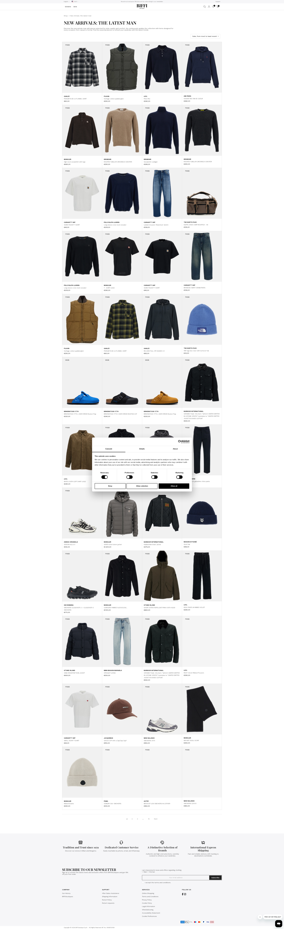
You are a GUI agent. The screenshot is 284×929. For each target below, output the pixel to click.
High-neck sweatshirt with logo (74, 162)
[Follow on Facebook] (182, 894)
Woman (152, 872)
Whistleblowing (147, 910)
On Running (68, 605)
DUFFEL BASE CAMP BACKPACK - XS (196, 225)
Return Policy (107, 900)
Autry (146, 801)
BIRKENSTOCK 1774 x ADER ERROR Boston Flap (80, 414)
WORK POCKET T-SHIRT (72, 225)
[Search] (204, 6)
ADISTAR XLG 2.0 (69, 544)
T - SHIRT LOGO (109, 288)
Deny (110, 486)
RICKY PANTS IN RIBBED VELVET (194, 607)
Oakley (67, 96)
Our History (66, 893)
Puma (106, 801)
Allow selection (142, 486)
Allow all (174, 486)
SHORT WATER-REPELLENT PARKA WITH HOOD (159, 607)
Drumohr (107, 159)
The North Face (190, 222)
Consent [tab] (108, 449)
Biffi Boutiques (67, 896)
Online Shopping (148, 893)
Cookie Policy (147, 903)
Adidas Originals (71, 542)
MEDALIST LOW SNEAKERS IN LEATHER (157, 803)
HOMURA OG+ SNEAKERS (112, 803)
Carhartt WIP (69, 222)
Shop (66, 16)
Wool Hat (187, 544)
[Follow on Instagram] (185, 894)
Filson (106, 96)
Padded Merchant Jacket (152, 544)
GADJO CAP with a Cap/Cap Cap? (115, 740)
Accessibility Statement (151, 913)
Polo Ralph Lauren (111, 222)
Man (145, 872)
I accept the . (158, 882)
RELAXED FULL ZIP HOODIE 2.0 (154, 351)
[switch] (129, 477)
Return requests (108, 903)
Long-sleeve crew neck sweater (115, 225)
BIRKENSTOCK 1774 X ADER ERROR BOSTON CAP (120, 414)
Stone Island (149, 605)
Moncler (67, 159)
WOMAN (68, 7)
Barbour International (193, 411)
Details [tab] (142, 449)
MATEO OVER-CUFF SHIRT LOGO (75, 481)
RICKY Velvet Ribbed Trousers (194, 673)
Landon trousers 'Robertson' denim (156, 225)
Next (155, 819)
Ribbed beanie (69, 803)
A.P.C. (145, 96)
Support (218, 1)
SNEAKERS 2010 (149, 740)
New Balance (149, 738)
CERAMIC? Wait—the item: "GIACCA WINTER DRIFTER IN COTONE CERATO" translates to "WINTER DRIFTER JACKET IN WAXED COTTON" (202, 416)
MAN (75, 7)
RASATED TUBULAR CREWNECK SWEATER (118, 162)
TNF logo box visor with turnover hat (196, 351)
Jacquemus (108, 738)
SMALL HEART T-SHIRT (71, 740)
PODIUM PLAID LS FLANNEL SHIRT (75, 99)
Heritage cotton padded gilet (114, 99)
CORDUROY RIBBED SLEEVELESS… (115, 607)
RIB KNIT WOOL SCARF (191, 740)
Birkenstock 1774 (71, 411)
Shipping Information (109, 896)
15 (149, 819)
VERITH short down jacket (113, 544)
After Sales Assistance (110, 893)
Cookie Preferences (149, 916)
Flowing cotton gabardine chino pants (197, 481)
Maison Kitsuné (190, 542)
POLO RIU (147, 99)
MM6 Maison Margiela (113, 670)
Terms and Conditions (150, 896)
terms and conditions (162, 882)
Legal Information (148, 906)
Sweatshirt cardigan (151, 162)
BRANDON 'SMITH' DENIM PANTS (194, 288)
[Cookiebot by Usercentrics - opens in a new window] (179, 441)
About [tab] (175, 449)
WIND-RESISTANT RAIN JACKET (74, 673)
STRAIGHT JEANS (110, 673)
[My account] (209, 6)
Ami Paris (187, 96)
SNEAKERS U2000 (190, 803)
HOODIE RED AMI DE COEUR (193, 98)
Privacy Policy (147, 900)
